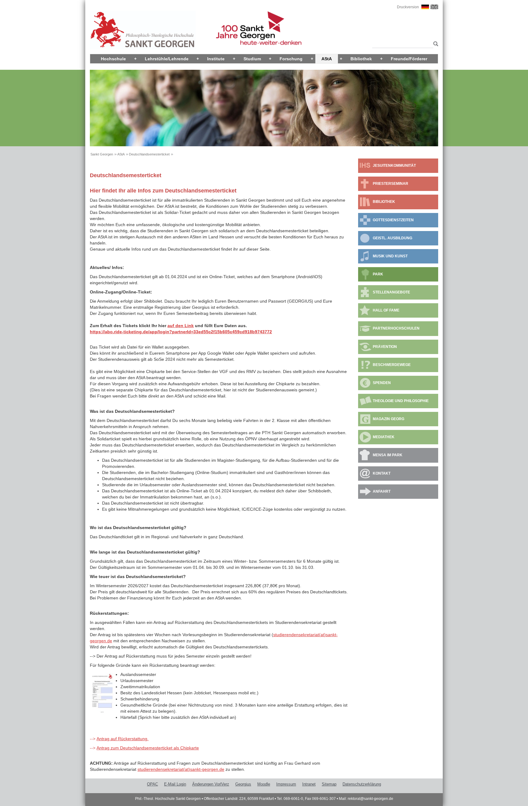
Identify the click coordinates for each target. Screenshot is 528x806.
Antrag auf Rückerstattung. (122, 738)
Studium (252, 58)
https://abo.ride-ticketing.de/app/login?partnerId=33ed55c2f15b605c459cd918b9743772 (181, 331)
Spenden (382, 383)
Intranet (309, 784)
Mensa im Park (387, 455)
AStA (326, 58)
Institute (216, 58)
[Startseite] (143, 30)
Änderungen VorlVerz (210, 784)
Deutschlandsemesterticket (149, 154)
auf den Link (180, 325)
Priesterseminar (390, 183)
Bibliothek (361, 58)
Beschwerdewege (392, 365)
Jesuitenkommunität (394, 165)
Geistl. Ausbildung (392, 238)
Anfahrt (382, 491)
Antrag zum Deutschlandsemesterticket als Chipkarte (148, 747)
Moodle (263, 784)
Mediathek (383, 437)
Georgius (243, 784)
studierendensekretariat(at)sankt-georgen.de (181, 769)
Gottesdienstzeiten (393, 220)
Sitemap (329, 784)
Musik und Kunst (390, 256)
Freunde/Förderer (409, 58)
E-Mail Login (175, 784)
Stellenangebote (391, 292)
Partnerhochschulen (396, 328)
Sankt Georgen (101, 154)
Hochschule (113, 58)
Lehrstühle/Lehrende (167, 58)
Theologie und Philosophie (401, 401)
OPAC (152, 784)
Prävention (385, 347)
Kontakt (382, 473)
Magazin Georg (388, 419)
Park (378, 274)
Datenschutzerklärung (362, 784)
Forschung (291, 58)
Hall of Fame (386, 310)
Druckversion (408, 7)
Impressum (286, 784)
